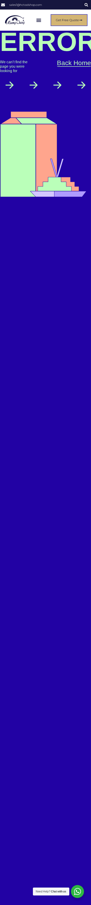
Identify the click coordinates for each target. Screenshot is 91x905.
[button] (86, 4)
